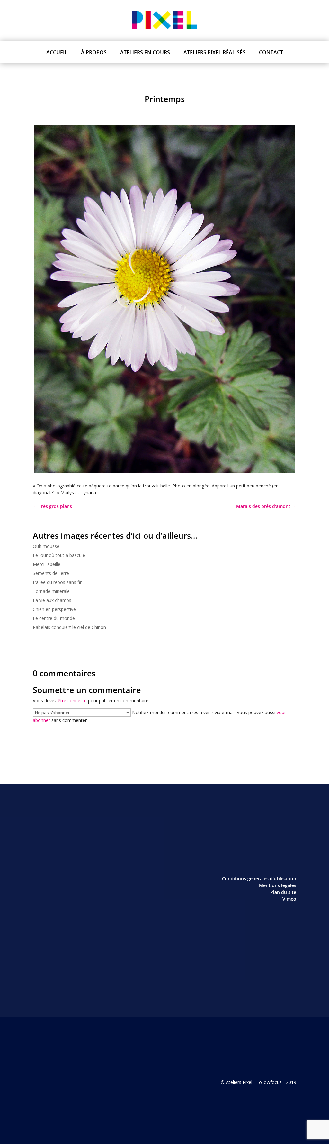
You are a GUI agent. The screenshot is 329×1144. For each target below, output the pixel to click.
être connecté (72, 700)
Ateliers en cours (145, 52)
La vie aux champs (52, 600)
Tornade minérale (51, 591)
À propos (94, 52)
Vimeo (289, 899)
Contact (271, 52)
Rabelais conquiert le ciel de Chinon (69, 627)
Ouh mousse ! (47, 546)
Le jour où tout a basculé (59, 555)
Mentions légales (277, 885)
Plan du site (283, 892)
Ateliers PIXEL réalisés (214, 52)
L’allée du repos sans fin (58, 582)
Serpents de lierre (51, 573)
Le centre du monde (54, 618)
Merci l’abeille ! (48, 564)
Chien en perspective (54, 609)
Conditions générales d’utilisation (259, 879)
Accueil (56, 52)
